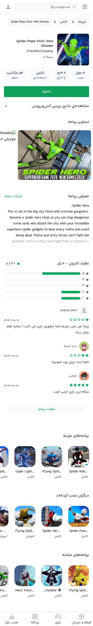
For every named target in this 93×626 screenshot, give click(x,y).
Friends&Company (40, 51)
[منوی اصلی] (84, 6)
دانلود (46, 91)
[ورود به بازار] (8, 6)
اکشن (63, 22)
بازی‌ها (82, 22)
